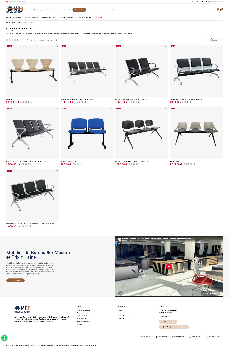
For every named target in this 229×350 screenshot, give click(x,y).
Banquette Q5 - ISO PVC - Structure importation (131, 161)
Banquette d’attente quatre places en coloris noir (77, 99)
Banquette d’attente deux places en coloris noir (131, 99)
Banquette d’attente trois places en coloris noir (186, 99)
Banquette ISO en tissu (68, 161)
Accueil (8, 22)
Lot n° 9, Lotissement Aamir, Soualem (168, 311)
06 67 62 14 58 (195, 2)
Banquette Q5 (174, 161)
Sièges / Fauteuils (17, 22)
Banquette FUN (11, 99)
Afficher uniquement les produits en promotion (42, 40)
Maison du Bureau (13, 345)
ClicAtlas (32, 345)
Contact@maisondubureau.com (213, 2)
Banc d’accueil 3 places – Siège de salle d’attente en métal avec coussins (30, 223)
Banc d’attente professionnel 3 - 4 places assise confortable (26, 161)
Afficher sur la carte (165, 316)
